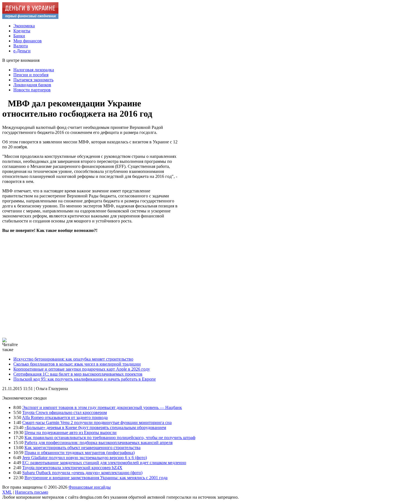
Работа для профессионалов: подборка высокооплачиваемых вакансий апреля (98, 442)
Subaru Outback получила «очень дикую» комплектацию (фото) (82, 472)
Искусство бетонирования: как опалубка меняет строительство (73, 359)
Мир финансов (27, 40)
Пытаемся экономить (33, 79)
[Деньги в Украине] (30, 17)
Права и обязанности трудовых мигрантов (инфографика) (79, 452)
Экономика (24, 25)
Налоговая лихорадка (33, 69)
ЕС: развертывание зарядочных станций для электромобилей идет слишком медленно (104, 462)
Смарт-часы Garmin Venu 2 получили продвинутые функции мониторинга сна (97, 422)
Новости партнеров (32, 89)
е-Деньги (22, 50)
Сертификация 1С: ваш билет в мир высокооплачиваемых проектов (77, 374)
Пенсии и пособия (30, 74)
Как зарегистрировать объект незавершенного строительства (82, 447)
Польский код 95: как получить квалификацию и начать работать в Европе (84, 379)
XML (7, 492)
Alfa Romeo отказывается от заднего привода (65, 417)
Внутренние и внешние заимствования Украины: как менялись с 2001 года (95, 477)
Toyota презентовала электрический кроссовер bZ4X (72, 467)
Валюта (20, 45)
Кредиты (21, 30)
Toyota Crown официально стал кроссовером (64, 412)
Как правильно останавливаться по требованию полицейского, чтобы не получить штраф (109, 437)
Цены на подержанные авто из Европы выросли (70, 432)
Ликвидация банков (32, 84)
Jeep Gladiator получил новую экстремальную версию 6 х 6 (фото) (84, 457)
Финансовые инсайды (89, 487)
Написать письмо (31, 492)
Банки (19, 35)
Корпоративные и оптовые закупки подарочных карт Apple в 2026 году (81, 369)
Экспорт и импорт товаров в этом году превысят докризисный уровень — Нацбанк (102, 407)
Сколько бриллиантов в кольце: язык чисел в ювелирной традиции (77, 364)
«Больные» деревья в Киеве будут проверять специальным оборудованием (95, 427)
